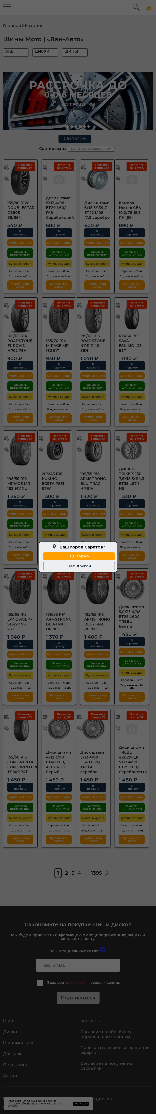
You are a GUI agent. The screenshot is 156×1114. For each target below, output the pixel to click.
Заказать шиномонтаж (20, 253)
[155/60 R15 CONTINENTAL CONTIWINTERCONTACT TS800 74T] (20, 728)
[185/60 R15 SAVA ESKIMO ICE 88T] (132, 317)
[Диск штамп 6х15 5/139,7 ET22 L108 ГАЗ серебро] (97, 179)
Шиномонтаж (18, 1042)
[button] (67, 126)
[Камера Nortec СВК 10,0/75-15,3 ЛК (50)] (132, 179)
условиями (78, 983)
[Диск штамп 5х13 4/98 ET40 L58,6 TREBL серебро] (93, 728)
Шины (9, 1020)
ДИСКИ (42, 51)
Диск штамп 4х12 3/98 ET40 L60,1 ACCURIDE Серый (58, 762)
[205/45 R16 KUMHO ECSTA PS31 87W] (55, 450)
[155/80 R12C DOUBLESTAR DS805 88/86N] (20, 179)
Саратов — (20, 271)
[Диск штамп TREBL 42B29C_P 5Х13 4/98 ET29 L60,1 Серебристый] (132, 728)
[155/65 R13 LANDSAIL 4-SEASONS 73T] (20, 588)
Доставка (13, 1053)
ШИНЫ (71, 51)
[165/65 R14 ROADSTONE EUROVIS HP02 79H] (20, 317)
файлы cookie (47, 1100)
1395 (96, 873)
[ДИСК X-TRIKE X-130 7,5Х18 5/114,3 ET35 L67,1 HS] (132, 450)
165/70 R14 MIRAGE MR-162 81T (58, 346)
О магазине (15, 1064)
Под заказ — (20, 276)
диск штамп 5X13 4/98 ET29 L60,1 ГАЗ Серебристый (60, 208)
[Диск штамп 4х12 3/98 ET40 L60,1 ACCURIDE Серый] (59, 728)
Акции (10, 1075)
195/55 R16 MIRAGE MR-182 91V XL (19, 484)
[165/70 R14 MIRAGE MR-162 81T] (59, 317)
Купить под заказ (20, 285)
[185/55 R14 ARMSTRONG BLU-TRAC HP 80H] (59, 588)
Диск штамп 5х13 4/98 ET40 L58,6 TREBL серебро (92, 762)
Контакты (91, 1020)
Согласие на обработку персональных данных (105, 1034)
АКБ (9, 51)
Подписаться (78, 998)
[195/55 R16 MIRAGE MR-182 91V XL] (20, 450)
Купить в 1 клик (20, 243)
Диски (10, 1031)
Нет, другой (79, 566)
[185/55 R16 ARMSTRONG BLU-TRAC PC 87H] (97, 588)
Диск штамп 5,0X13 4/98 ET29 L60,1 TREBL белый (131, 617)
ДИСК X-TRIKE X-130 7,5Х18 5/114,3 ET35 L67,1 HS (131, 479)
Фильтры (75, 138)
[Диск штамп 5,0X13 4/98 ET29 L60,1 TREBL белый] (132, 588)
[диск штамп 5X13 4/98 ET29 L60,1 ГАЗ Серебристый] (59, 179)
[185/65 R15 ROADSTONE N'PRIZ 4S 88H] (93, 317)
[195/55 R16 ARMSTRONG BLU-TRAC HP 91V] (93, 450)
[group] (78, 101)
